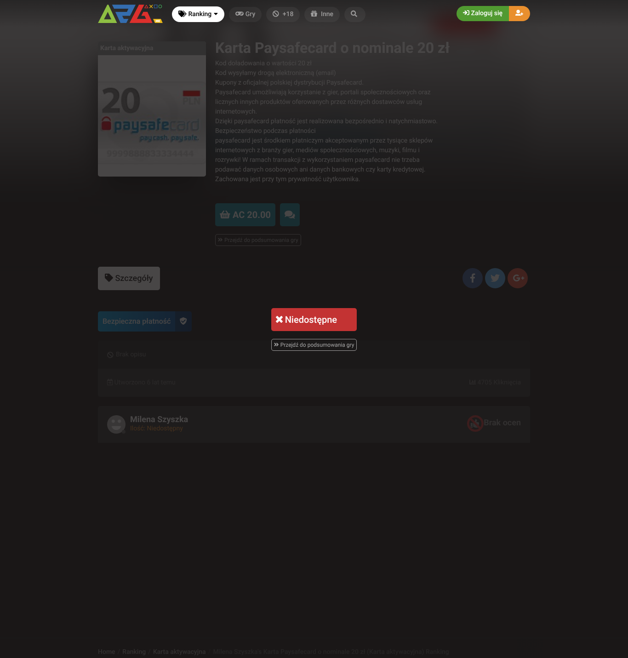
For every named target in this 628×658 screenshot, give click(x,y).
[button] (354, 14)
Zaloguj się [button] (485, 13)
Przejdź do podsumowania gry (316, 345)
